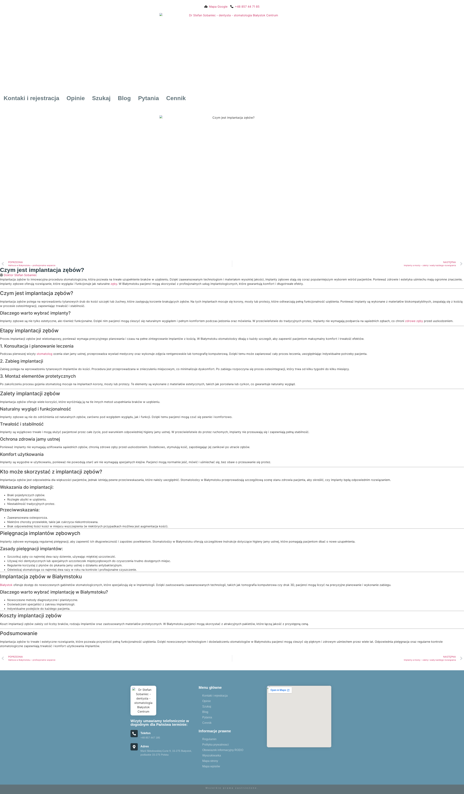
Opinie (76, 98)
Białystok (6, 585)
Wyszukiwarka (211, 755)
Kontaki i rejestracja (31, 98)
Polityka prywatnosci (215, 744)
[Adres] (134, 746)
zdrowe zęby (414, 321)
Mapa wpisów (211, 766)
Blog (124, 98)
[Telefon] (134, 733)
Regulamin (209, 739)
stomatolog (44, 354)
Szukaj (101, 98)
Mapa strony (210, 760)
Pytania (148, 98)
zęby (114, 284)
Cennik (176, 98)
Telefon (145, 733)
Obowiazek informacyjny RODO (222, 750)
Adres (144, 746)
